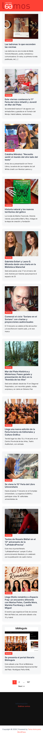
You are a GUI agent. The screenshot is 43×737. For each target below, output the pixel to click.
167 (28, 682)
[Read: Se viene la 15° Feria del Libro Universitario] (21, 466)
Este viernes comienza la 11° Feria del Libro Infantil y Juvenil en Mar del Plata (21, 102)
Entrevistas (10, 150)
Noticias (8, 95)
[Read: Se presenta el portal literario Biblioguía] (21, 639)
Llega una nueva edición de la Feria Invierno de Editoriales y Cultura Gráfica (20, 432)
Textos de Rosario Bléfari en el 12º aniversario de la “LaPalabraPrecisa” (20, 542)
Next (21, 686)
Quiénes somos (24, 706)
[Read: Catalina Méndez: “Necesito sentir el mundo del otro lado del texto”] (21, 136)
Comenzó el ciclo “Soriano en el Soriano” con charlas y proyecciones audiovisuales (21, 319)
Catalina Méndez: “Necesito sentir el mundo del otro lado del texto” (21, 157)
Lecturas (9, 40)
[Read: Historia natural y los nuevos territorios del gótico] (21, 191)
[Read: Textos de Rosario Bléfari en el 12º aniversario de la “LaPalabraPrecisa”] (21, 521)
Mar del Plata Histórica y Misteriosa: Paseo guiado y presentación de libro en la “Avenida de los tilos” (18, 375)
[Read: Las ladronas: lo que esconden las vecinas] (21, 26)
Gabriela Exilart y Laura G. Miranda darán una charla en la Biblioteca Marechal (20, 264)
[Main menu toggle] (38, 5)
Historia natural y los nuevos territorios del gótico (19, 210)
